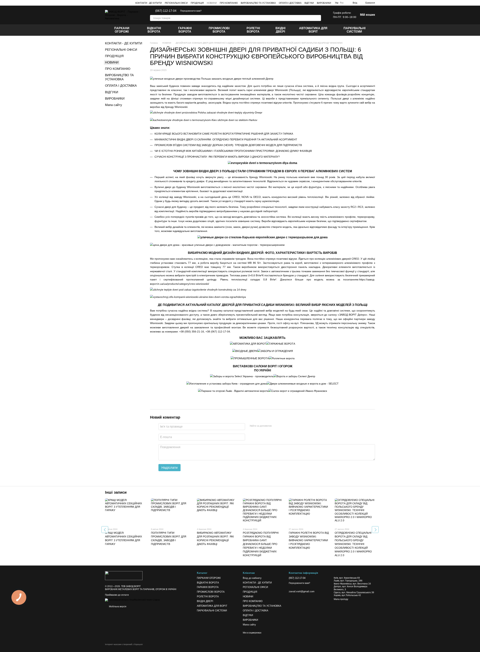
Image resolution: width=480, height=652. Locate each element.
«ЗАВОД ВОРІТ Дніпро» (352, 314)
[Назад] (104, 529)
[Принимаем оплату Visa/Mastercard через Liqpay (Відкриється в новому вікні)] (132, 599)
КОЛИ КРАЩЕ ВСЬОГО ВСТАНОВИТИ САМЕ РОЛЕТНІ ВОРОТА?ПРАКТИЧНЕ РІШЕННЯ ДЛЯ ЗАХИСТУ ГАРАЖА (223, 133)
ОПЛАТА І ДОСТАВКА (290, 3)
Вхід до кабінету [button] (252, 578)
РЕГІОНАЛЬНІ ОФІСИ (176, 3)
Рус (342, 3)
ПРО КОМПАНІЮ (229, 3)
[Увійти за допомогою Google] (282, 426)
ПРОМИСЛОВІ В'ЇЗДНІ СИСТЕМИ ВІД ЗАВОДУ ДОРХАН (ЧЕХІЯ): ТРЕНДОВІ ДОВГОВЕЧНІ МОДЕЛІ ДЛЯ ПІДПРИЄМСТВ (228, 145)
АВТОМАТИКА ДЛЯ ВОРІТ (313, 30)
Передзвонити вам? (191, 11)
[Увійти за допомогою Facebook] (276, 426)
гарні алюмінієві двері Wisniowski (267, 90)
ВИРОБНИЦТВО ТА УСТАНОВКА (258, 3)
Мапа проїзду (341, 599)
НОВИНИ (212, 3)
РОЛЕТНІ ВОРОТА (253, 30)
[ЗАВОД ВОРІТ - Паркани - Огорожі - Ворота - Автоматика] (123, 575)
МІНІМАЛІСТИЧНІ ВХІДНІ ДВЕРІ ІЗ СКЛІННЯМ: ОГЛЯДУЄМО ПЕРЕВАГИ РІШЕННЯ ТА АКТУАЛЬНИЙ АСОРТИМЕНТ (225, 139)
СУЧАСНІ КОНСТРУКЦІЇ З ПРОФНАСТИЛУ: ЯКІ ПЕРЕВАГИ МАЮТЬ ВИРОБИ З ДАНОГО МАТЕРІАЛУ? (217, 156)
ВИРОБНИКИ (324, 3)
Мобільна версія (117, 606)
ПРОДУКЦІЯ (197, 3)
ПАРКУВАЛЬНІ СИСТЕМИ (354, 30)
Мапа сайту (113, 105)
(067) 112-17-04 (165, 10)
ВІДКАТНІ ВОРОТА (154, 30)
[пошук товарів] (318, 18)
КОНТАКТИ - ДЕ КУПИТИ (148, 3)
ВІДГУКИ (309, 3)
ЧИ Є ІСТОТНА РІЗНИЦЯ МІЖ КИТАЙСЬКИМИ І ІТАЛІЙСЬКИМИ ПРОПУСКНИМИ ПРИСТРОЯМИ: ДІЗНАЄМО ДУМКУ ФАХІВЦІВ (233, 150)
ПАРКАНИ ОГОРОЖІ (121, 30)
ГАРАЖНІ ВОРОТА (185, 30)
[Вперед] (375, 529)
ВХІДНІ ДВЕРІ (280, 30)
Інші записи (116, 492)
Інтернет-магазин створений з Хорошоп (124, 644)
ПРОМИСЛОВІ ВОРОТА (219, 30)
